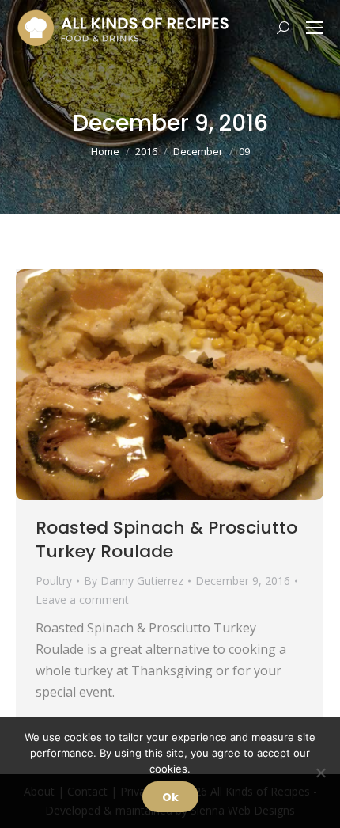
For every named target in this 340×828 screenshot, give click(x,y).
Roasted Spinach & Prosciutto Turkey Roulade (166, 539)
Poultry (54, 580)
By (133, 580)
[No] (320, 773)
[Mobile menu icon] (314, 27)
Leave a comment (82, 599)
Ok (170, 797)
